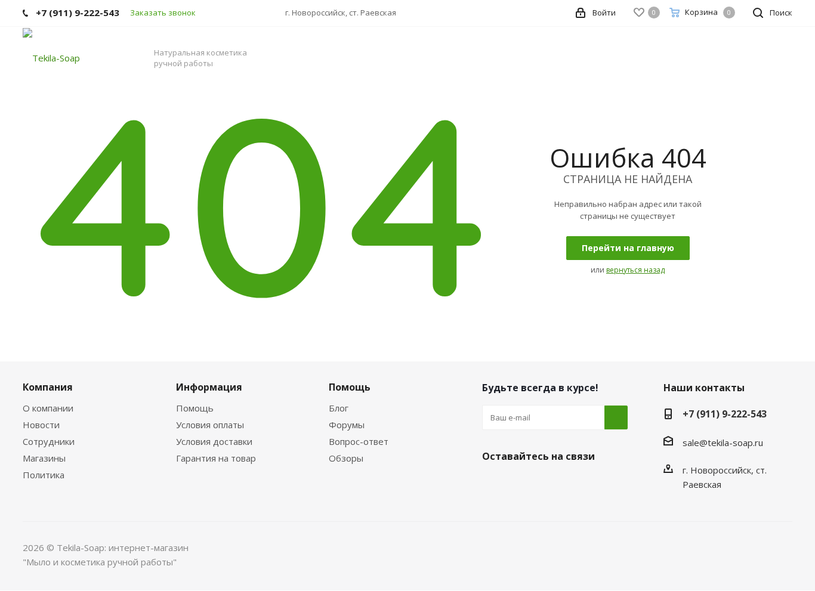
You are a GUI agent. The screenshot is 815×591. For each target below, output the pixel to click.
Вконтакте (494, 484)
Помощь (195, 408)
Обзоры (346, 458)
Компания (48, 387)
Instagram (554, 484)
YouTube (583, 484)
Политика (43, 475)
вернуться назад (635, 270)
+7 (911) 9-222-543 (725, 413)
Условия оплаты (210, 425)
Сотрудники (49, 441)
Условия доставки (214, 441)
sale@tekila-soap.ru (723, 442)
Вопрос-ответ (358, 441)
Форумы (347, 425)
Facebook (524, 484)
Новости (41, 425)
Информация (209, 387)
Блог (338, 408)
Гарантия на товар (216, 458)
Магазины (44, 458)
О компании (48, 408)
